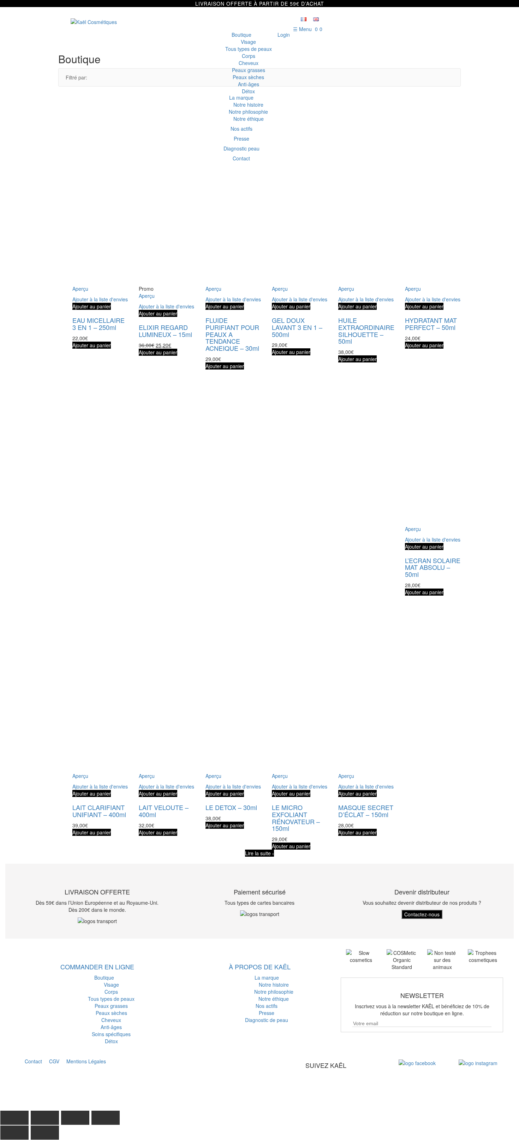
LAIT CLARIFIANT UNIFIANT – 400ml (99, 811)
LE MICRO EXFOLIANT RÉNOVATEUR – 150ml (296, 818)
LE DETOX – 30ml (231, 807)
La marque (267, 977)
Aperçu (80, 288)
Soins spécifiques (111, 1034)
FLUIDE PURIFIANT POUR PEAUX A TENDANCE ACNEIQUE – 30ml (232, 334)
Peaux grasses (248, 69)
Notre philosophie (273, 991)
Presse (266, 1012)
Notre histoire (274, 984)
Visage (248, 41)
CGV (54, 1061)
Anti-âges (248, 84)
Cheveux (248, 62)
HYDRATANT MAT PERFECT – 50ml (431, 323)
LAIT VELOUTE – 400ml (164, 811)
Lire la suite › (259, 853)
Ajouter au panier (91, 306)
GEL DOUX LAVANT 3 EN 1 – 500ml (297, 327)
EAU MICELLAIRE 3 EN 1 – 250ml (98, 323)
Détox (248, 91)
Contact (33, 1061)
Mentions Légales (86, 1061)
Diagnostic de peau (266, 1019)
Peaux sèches (248, 77)
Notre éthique (273, 998)
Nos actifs (267, 1005)
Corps (248, 55)
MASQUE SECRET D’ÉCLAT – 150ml (365, 811)
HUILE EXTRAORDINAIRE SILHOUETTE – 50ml (366, 330)
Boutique (241, 34)
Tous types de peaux (248, 48)
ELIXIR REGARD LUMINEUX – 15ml (165, 331)
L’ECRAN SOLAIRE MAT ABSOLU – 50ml (432, 567)
